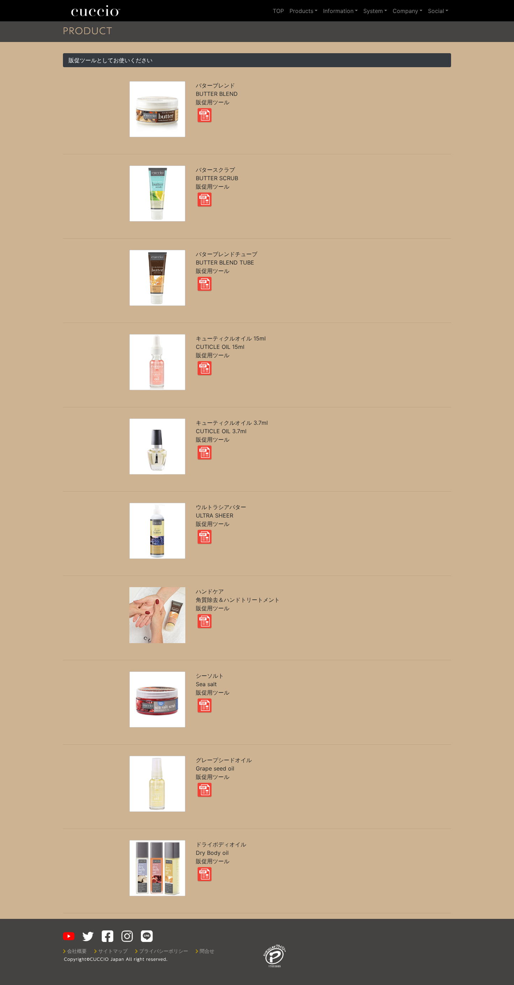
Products (301, 10)
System (373, 10)
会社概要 (77, 951)
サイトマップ (113, 951)
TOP (278, 10)
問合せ (207, 951)
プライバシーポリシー (163, 951)
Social (436, 10)
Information (338, 10)
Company (405, 10)
